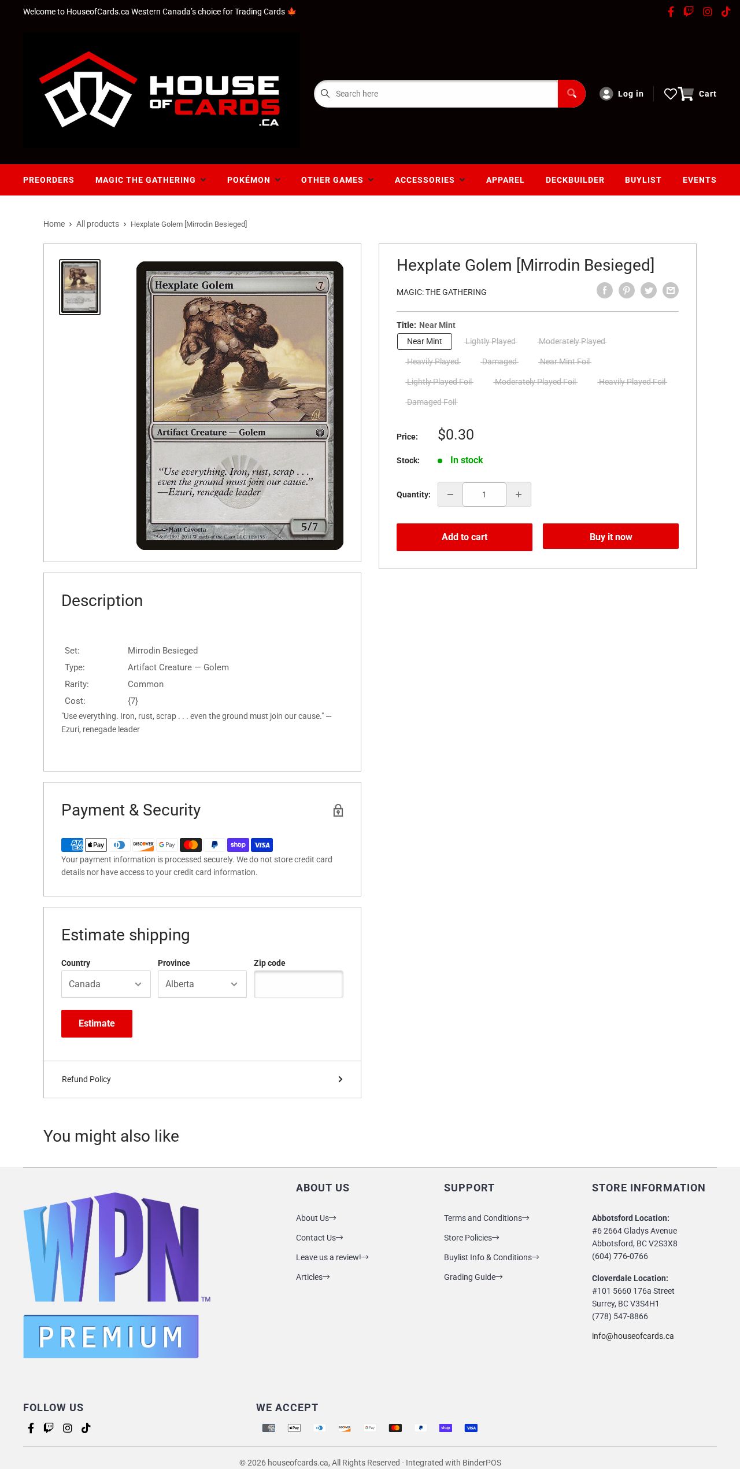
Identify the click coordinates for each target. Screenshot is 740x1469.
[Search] (572, 94)
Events (700, 179)
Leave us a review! (328, 1257)
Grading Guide (469, 1277)
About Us (312, 1218)
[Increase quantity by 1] (518, 494)
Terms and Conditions (483, 1218)
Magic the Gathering (148, 179)
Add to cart (464, 537)
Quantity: (414, 494)
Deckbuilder (575, 179)
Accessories (427, 179)
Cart (708, 93)
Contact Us (316, 1237)
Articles (309, 1277)
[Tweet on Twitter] (649, 290)
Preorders (49, 179)
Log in (631, 93)
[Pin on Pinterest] (627, 290)
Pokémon (251, 179)
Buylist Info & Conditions (488, 1257)
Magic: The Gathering (442, 292)
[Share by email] (671, 290)
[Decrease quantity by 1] (450, 494)
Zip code (270, 963)
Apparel (505, 179)
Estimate (97, 1023)
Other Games (334, 179)
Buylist (643, 179)
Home (54, 223)
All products (97, 223)
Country (75, 963)
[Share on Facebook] (605, 290)
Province (174, 963)
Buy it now (611, 537)
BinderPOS (481, 1462)
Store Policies (468, 1237)
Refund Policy (86, 1079)
